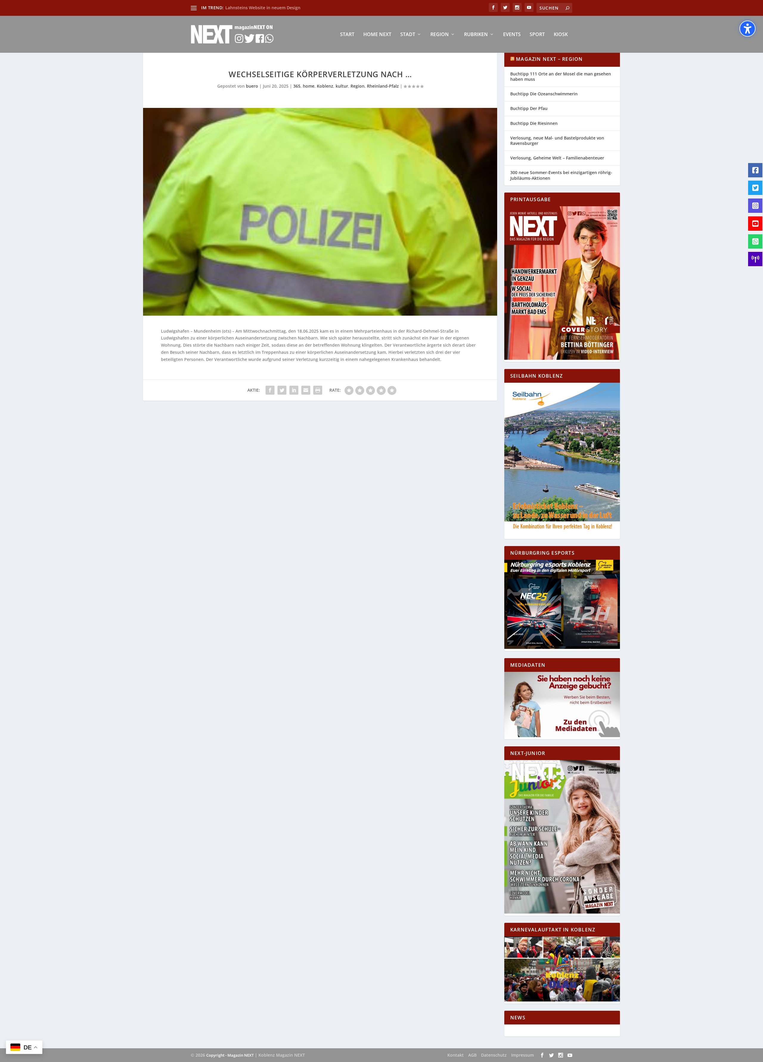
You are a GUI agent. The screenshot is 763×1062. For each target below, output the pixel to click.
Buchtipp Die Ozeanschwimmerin (544, 94)
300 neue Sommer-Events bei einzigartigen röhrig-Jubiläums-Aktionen (561, 175)
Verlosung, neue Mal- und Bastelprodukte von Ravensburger (557, 140)
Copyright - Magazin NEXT (230, 1055)
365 (296, 86)
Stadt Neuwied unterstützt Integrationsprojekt (273, 7)
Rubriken (476, 35)
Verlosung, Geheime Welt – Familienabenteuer (557, 158)
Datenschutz (494, 1055)
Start (347, 35)
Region (439, 35)
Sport (537, 35)
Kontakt (455, 1055)
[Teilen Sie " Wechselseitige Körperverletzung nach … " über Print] (318, 390)
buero (252, 86)
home (308, 86)
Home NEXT (377, 35)
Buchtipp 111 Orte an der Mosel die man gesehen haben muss (560, 76)
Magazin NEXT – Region (549, 59)
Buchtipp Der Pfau (529, 108)
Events (512, 35)
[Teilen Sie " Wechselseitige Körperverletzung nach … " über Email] (306, 390)
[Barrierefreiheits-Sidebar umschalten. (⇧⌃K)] (747, 29)
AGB (472, 1055)
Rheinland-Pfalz (383, 86)
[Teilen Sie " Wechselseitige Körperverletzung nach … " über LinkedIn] (294, 390)
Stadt (407, 35)
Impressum (522, 1055)
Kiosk (561, 35)
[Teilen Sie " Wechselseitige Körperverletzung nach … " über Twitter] (282, 390)
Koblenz (325, 86)
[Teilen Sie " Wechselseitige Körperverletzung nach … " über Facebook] (270, 390)
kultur (342, 86)
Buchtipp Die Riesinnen (534, 123)
